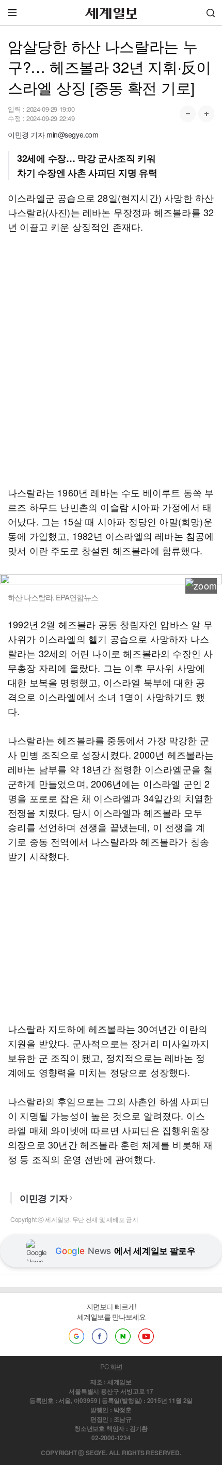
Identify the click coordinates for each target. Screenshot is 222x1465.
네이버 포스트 (123, 1336)
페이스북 (99, 1336)
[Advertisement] (111, 359)
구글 (76, 1336)
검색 (210, 12)
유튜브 (146, 1336)
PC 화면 (111, 1366)
